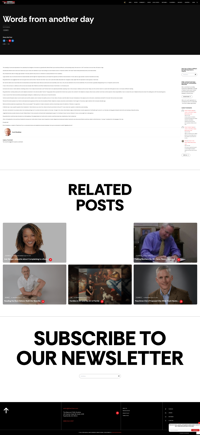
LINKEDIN (170, 412)
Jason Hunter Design (116, 432)
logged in (11, 142)
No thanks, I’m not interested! (184, 433)
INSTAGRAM (171, 416)
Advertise (187, 2)
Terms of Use (126, 415)
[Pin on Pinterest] (10, 40)
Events (149, 2)
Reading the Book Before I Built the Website (22, 301)
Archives (180, 2)
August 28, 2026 (27, 255)
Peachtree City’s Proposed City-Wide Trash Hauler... (157, 301)
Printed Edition (126, 410)
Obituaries (164, 2)
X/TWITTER (171, 420)
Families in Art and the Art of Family (84, 301)
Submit (195, 74)
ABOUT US (125, 408)
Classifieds (172, 2)
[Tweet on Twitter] (7, 40)
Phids (186, 140)
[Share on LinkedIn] (12, 40)
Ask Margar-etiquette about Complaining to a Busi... (26, 259)
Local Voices (156, 2)
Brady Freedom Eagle (189, 110)
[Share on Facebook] (4, 40)
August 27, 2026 (154, 255)
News (130, 2)
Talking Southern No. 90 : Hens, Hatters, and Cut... (155, 259)
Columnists (5, 30)
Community (142, 2)
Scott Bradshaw (6, 27)
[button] (131, 2)
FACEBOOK (171, 409)
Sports (136, 2)
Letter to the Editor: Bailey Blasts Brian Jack (190, 142)
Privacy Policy (126, 413)
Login (193, 2)
